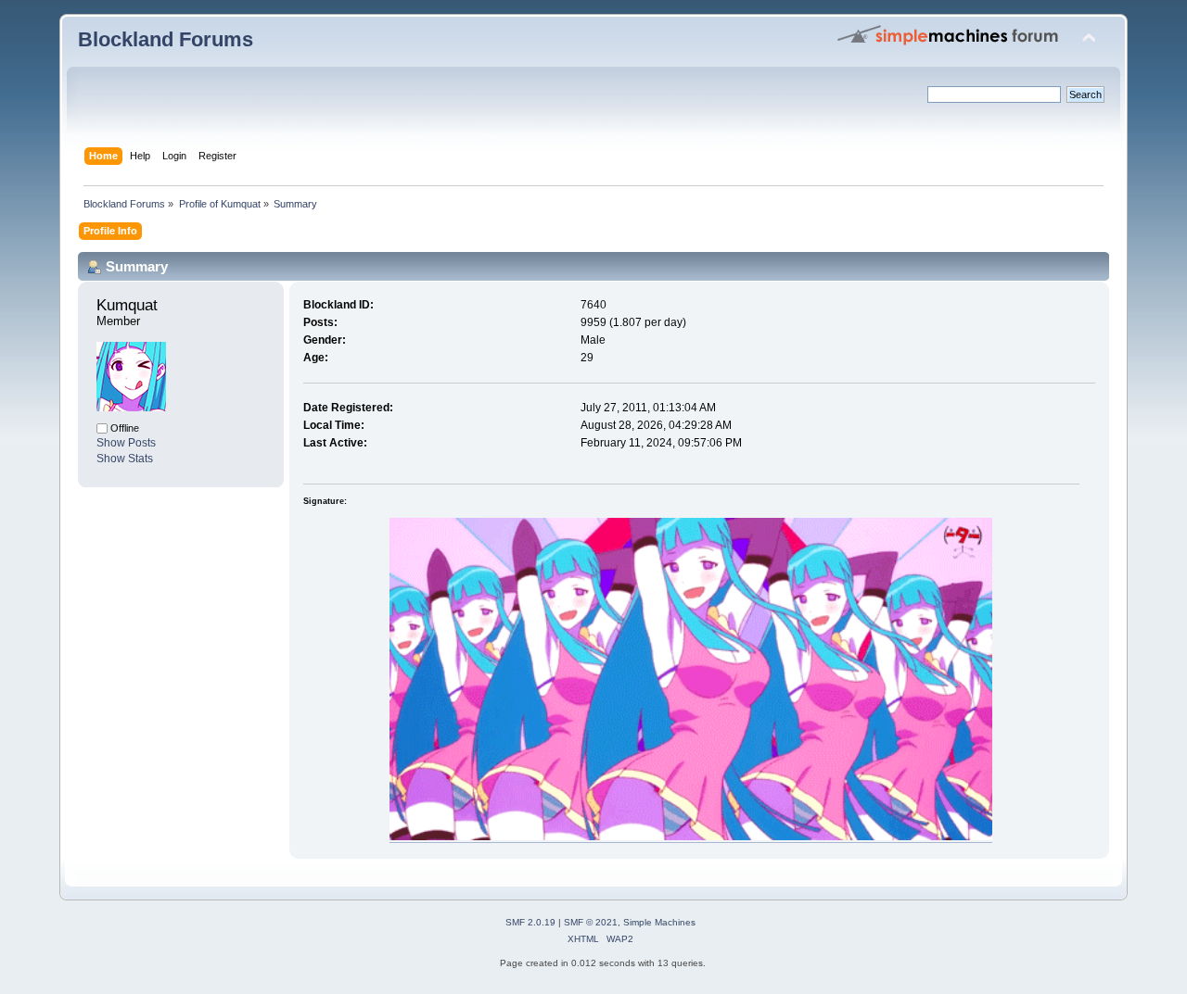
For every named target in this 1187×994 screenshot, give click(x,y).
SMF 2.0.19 (530, 922)
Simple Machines (659, 922)
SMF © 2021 (591, 922)
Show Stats (124, 458)
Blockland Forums (165, 39)
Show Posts (126, 442)
